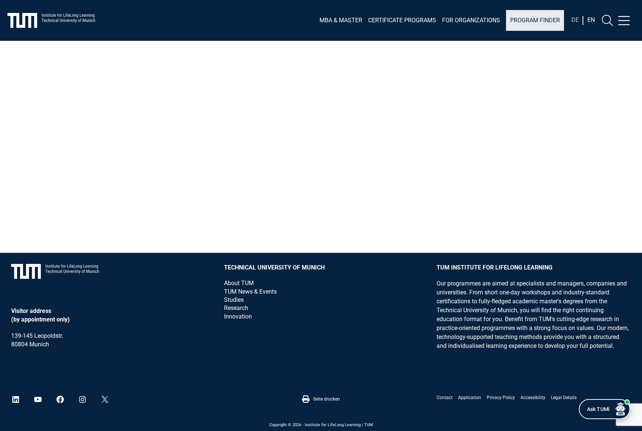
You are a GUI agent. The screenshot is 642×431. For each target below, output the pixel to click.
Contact (445, 397)
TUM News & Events (250, 291)
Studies (234, 299)
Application (469, 397)
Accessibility (533, 397)
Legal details (564, 397)
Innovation (238, 316)
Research (236, 307)
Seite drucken (326, 399)
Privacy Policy (501, 397)
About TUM (239, 283)
